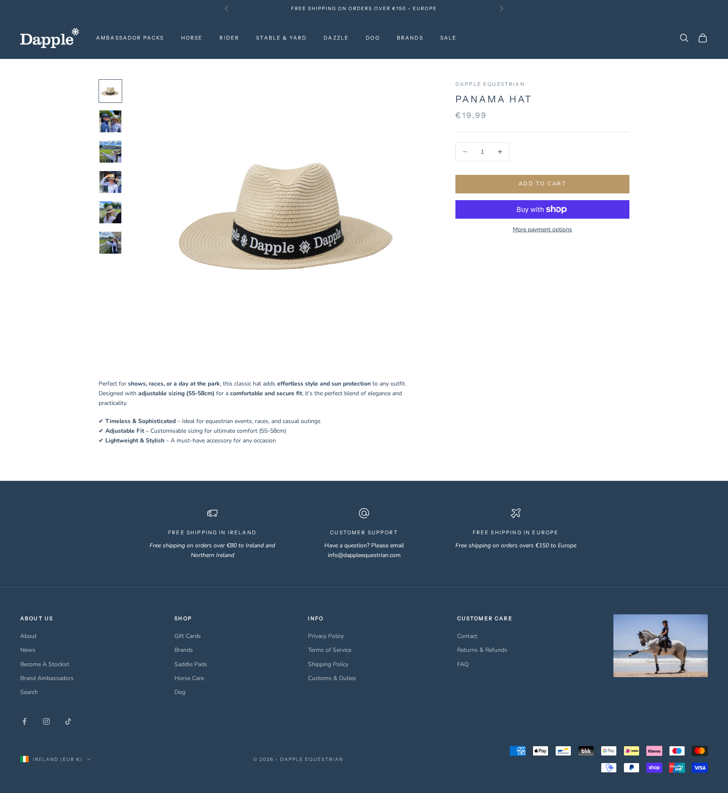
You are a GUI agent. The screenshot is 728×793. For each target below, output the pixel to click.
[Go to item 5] (110, 212)
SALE (448, 38)
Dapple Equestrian (490, 84)
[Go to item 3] (110, 151)
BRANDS (410, 38)
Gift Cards (187, 636)
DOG (373, 38)
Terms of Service (329, 650)
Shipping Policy (328, 664)
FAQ (463, 664)
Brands (183, 650)
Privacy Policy (326, 636)
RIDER (229, 38)
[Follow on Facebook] (24, 721)
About (28, 636)
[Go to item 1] (110, 91)
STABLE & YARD (281, 38)
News (27, 650)
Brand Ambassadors (47, 678)
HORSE (192, 38)
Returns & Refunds (482, 650)
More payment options (542, 229)
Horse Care (189, 678)
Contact (467, 636)
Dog (179, 692)
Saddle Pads (190, 664)
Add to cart (542, 184)
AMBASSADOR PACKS (130, 38)
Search (29, 692)
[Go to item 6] (110, 243)
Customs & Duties (332, 678)
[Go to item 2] (110, 121)
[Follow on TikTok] (68, 721)
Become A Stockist (45, 664)
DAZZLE (336, 38)
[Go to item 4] (110, 182)
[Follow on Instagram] (46, 721)
